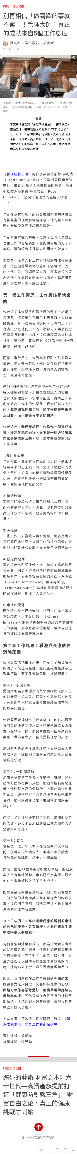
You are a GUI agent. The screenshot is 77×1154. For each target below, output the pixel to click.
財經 (6, 1068)
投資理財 (15, 1068)
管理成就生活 (17, 174)
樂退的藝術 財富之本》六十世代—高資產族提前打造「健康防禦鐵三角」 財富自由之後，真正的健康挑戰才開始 (38, 1095)
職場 (6, 6)
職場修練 (18, 6)
